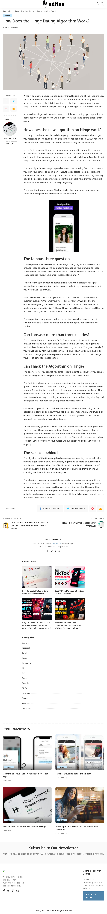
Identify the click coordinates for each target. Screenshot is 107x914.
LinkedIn (25, 673)
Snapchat (26, 683)
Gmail (24, 653)
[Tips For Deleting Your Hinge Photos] (79, 752)
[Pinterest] (6, 109)
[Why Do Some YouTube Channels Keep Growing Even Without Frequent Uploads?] (70, 609)
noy (6, 27)
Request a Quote (91, 896)
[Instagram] (59, 551)
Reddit (25, 678)
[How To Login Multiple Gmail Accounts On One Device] (37, 577)
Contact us (57, 543)
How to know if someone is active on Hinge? (10, 140)
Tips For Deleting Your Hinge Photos (74, 773)
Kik (23, 668)
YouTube (26, 708)
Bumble (25, 643)
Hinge (7, 15)
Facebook (26, 648)
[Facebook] (6, 101)
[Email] (13, 109)
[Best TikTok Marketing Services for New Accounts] (70, 577)
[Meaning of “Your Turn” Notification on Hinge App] (27, 752)
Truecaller (26, 693)
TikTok (25, 688)
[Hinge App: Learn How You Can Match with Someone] (79, 805)
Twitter (25, 698)
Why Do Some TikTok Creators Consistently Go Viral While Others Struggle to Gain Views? (36, 625)
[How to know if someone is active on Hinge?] (10, 129)
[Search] (101, 4)
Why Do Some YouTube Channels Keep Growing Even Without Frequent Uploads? (68, 625)
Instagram (26, 663)
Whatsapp (26, 703)
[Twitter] (13, 101)
